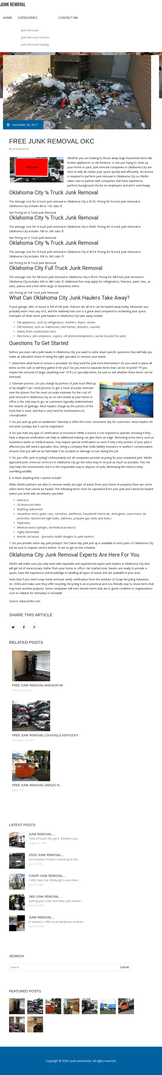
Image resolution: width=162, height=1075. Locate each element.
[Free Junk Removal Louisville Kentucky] (81, 715)
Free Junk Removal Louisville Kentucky (45, 735)
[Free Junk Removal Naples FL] (81, 765)
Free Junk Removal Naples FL (36, 785)
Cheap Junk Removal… (47, 875)
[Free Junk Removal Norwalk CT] (17, 1024)
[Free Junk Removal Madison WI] (81, 666)
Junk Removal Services (35, 37)
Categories (27, 17)
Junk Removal (29, 30)
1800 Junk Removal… (45, 896)
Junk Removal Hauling (35, 44)
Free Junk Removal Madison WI (37, 685)
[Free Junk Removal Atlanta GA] (35, 1024)
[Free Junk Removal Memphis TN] (108, 1006)
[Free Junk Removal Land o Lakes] (126, 1006)
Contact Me (68, 17)
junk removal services (37, 462)
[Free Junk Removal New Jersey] (71, 1006)
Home (7, 17)
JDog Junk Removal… (46, 855)
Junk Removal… (42, 834)
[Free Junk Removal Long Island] (90, 1006)
